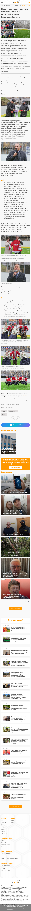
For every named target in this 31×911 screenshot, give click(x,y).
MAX (23, 5)
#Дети (4, 414)
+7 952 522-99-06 (5, 853)
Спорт (2, 827)
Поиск (12, 822)
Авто (2, 824)
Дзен (2, 847)
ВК (26, 5)
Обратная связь (15, 827)
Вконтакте (4, 842)
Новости (13, 820)
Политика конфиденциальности (10, 858)
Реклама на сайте (6, 870)
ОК (29, 5)
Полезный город (15, 824)
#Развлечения (13, 411)
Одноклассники (5, 844)
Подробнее (10, 909)
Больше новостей (15, 608)
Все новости (15, 806)
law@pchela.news (20, 902)
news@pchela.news (6, 856)
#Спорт (4, 411)
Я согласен (19, 909)
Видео (3, 831)
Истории (3, 829)
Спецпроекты (5, 833)
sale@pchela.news (6, 868)
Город (2, 820)
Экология (3, 822)
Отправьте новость (15, 467)
